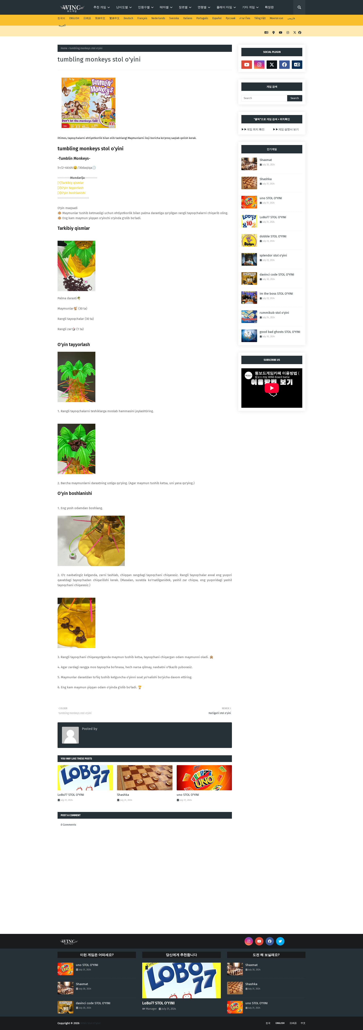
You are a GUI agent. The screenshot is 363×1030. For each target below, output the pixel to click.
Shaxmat (266, 160)
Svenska (174, 18)
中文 (303, 1023)
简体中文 (100, 18)
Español (217, 18)
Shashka (123, 795)
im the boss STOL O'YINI (276, 293)
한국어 (61, 18)
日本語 (87, 18)
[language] (266, 32)
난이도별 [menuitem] (122, 7)
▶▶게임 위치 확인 (252, 129)
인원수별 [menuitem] (144, 7)
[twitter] (280, 941)
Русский (230, 18)
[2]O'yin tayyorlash (71, 188)
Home (64, 48)
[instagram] (287, 32)
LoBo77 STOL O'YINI (71, 795)
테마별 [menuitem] (164, 7)
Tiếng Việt (260, 18)
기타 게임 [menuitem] (248, 7)
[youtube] (280, 32)
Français (142, 18)
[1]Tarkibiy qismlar (71, 183)
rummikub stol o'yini (274, 313)
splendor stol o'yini (273, 255)
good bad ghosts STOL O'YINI (280, 332)
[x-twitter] (294, 32)
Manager (104, 729)
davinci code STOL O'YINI (277, 274)
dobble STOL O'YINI (273, 236)
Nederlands (158, 18)
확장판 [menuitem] (269, 7)
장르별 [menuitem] (183, 7)
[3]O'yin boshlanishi (71, 193)
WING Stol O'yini (90, 1023)
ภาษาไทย (244, 18)
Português (202, 18)
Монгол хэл (276, 18)
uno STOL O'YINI (188, 795)
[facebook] (299, 32)
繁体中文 (114, 18)
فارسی (291, 18)
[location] (273, 32)
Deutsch (128, 18)
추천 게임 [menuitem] (99, 7)
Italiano (187, 18)
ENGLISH (74, 18)
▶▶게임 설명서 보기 (286, 129)
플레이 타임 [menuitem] (224, 7)
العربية (62, 25)
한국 (268, 1023)
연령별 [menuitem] (202, 7)
